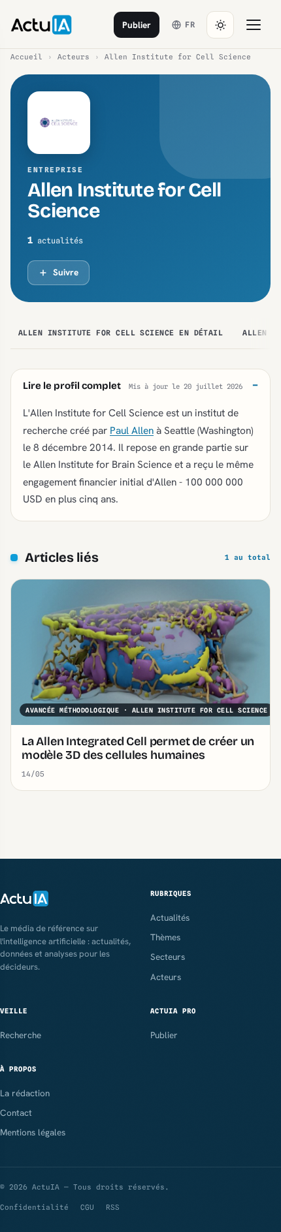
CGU (87, 1207)
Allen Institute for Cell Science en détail (120, 332)
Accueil (26, 56)
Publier (136, 25)
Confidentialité (34, 1207)
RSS (113, 1207)
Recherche (20, 1035)
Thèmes (165, 937)
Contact (16, 1112)
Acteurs (74, 56)
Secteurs (167, 956)
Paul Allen (132, 430)
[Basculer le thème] (220, 24)
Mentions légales (32, 1132)
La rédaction (25, 1093)
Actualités (170, 917)
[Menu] (253, 24)
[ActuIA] (41, 24)
